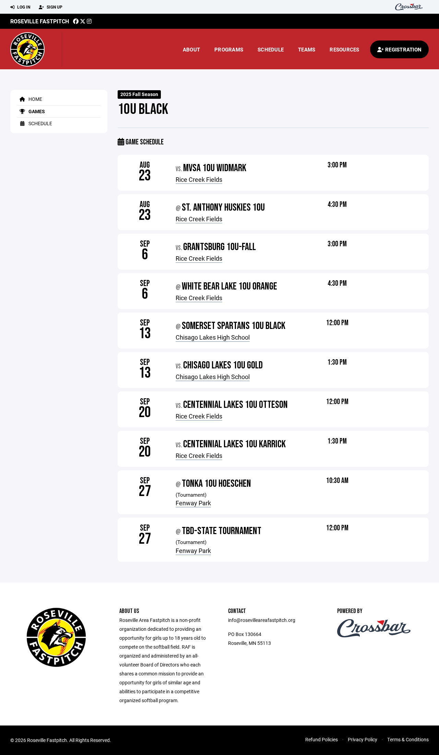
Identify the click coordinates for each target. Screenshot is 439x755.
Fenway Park (193, 503)
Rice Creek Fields (199, 179)
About (191, 49)
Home (34, 99)
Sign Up (54, 7)
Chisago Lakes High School (213, 337)
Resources (344, 49)
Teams (306, 49)
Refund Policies (321, 739)
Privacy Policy (362, 739)
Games (36, 111)
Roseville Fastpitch (39, 21)
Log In (23, 7)
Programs (228, 49)
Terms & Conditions (408, 739)
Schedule (271, 49)
